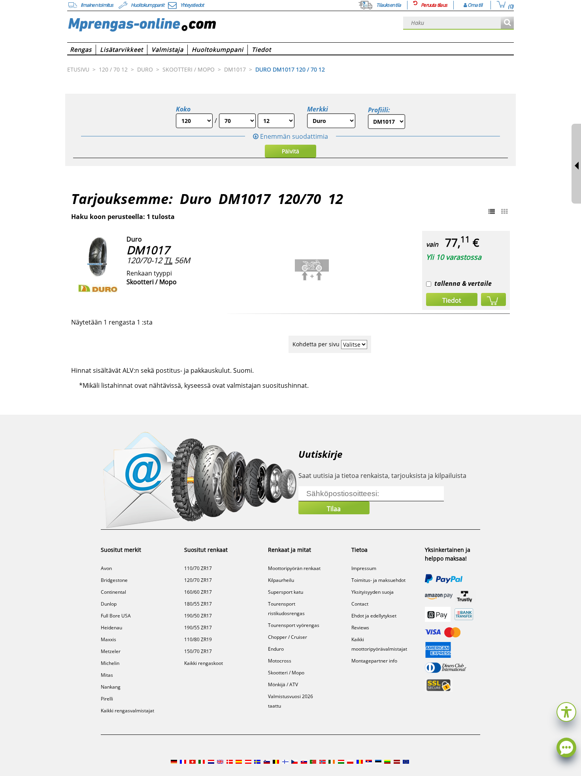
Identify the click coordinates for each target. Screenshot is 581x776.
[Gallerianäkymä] (504, 211)
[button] (566, 711)
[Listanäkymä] (491, 211)
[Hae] (507, 23)
